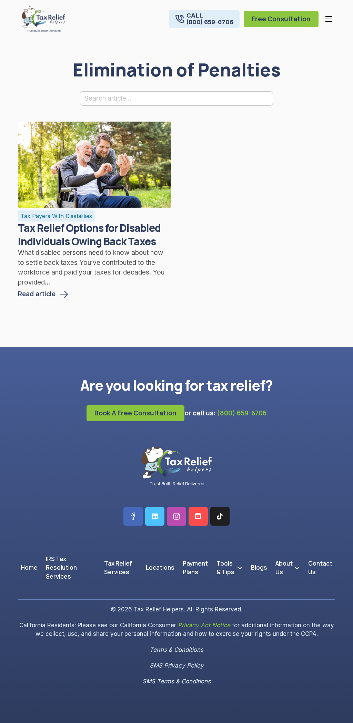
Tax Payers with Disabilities (56, 216)
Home (29, 567)
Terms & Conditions (176, 649)
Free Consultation (281, 18)
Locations (160, 567)
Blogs (259, 567)
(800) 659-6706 (241, 413)
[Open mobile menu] (328, 19)
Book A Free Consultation (135, 413)
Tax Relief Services (118, 567)
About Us (284, 567)
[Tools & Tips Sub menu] (241, 567)
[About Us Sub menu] (298, 567)
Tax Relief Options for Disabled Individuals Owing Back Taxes (89, 234)
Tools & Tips (225, 567)
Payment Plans (195, 567)
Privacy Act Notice (204, 625)
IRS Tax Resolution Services (61, 567)
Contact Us (320, 567)
